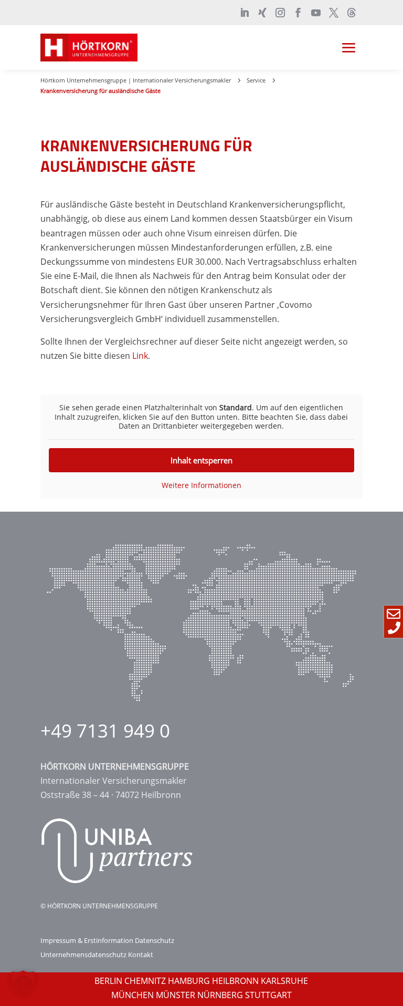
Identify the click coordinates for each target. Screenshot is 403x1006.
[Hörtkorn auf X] (333, 12)
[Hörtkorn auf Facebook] (298, 12)
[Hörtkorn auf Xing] (262, 12)
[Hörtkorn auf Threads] (351, 12)
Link (140, 355)
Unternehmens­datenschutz (83, 954)
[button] (23, 983)
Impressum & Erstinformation (86, 940)
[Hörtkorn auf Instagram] (280, 12)
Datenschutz (154, 940)
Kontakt (140, 954)
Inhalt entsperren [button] (201, 460)
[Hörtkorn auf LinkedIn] (244, 12)
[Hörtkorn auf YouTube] (315, 12)
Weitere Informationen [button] (201, 485)
